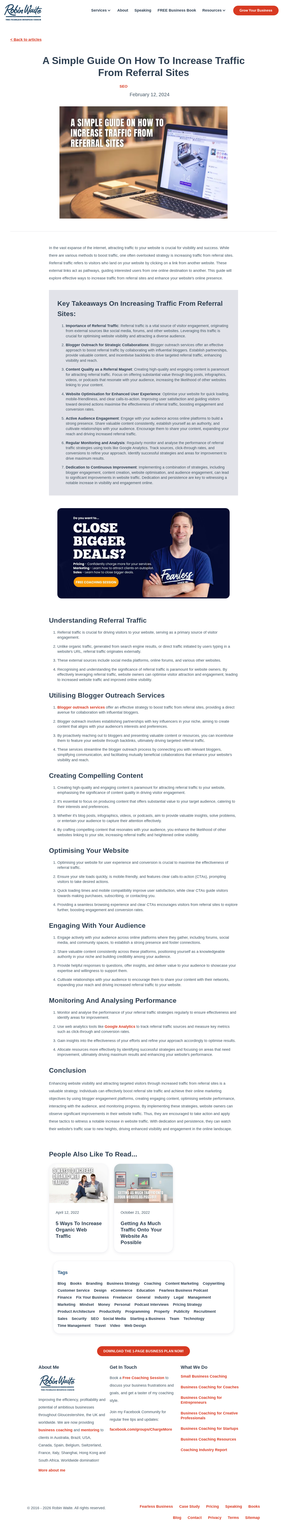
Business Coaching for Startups (209, 1428)
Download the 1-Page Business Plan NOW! (143, 1351)
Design (100, 1290)
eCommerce (121, 1290)
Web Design (135, 1325)
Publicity (182, 1311)
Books (76, 1283)
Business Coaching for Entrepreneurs (201, 1400)
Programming (137, 1311)
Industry (162, 1297)
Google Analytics (120, 1026)
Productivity (110, 1311)
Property (162, 1311)
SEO (124, 86)
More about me (51, 1470)
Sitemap (252, 1518)
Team (174, 1319)
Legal (179, 1297)
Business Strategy (123, 1283)
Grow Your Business (256, 10)
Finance (65, 1297)
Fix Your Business (92, 1297)
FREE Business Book (177, 10)
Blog (62, 1283)
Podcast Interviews (151, 1304)
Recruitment (205, 1311)
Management (199, 1297)
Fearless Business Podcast (183, 1290)
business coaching (55, 1430)
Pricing (212, 1506)
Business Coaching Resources (208, 1439)
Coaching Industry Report (204, 1450)
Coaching (152, 1283)
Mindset (87, 1304)
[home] (23, 12)
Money (104, 1304)
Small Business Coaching (204, 1376)
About (122, 10)
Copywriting (214, 1283)
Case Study (189, 1506)
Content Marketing (182, 1283)
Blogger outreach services (81, 707)
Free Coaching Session (143, 1378)
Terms (233, 1518)
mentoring (90, 1430)
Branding (94, 1283)
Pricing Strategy (187, 1304)
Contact (195, 1518)
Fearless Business (156, 1506)
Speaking (142, 10)
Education (146, 1290)
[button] (101, 10)
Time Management (74, 1325)
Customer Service (74, 1290)
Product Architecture (76, 1311)
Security (79, 1319)
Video (115, 1325)
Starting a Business (147, 1319)
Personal (122, 1304)
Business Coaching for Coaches (210, 1387)
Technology (193, 1319)
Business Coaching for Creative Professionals (209, 1415)
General (143, 1297)
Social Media (114, 1319)
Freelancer (122, 1297)
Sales (62, 1319)
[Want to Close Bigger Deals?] (143, 553)
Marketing (66, 1304)
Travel (100, 1325)
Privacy (214, 1518)
